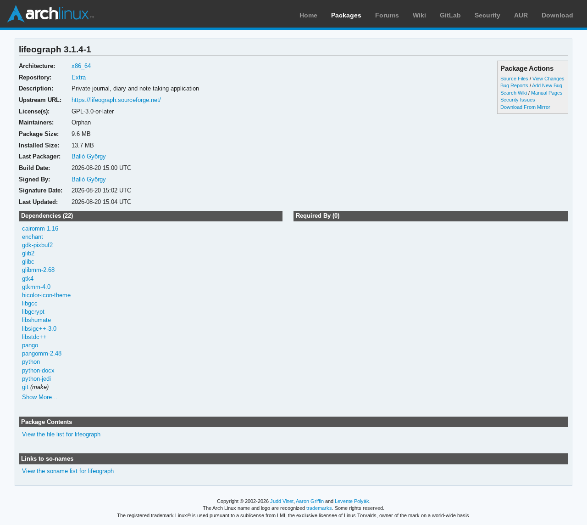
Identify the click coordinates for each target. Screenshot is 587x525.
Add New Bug (547, 85)
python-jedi (36, 378)
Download (557, 15)
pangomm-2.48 (41, 353)
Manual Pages (547, 93)
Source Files (514, 78)
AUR (521, 15)
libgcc (30, 303)
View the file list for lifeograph (61, 434)
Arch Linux (50, 14)
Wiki (419, 15)
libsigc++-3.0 (39, 328)
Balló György (89, 156)
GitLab (450, 15)
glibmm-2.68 (38, 269)
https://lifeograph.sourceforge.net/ (116, 99)
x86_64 (81, 65)
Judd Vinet (282, 501)
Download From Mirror (525, 107)
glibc (28, 261)
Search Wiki (513, 93)
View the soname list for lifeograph (68, 471)
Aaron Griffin (310, 501)
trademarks (319, 508)
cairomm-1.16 (40, 228)
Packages (346, 15)
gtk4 (27, 278)
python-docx (38, 370)
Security (487, 15)
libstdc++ (34, 336)
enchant (32, 236)
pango (30, 345)
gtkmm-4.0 (36, 286)
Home (308, 15)
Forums (387, 15)
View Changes (548, 78)
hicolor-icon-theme (46, 295)
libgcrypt (33, 311)
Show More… (40, 397)
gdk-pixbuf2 (37, 245)
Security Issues (517, 99)
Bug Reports (514, 85)
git (25, 387)
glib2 (28, 253)
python (31, 361)
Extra (79, 77)
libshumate (36, 319)
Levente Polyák (352, 501)
